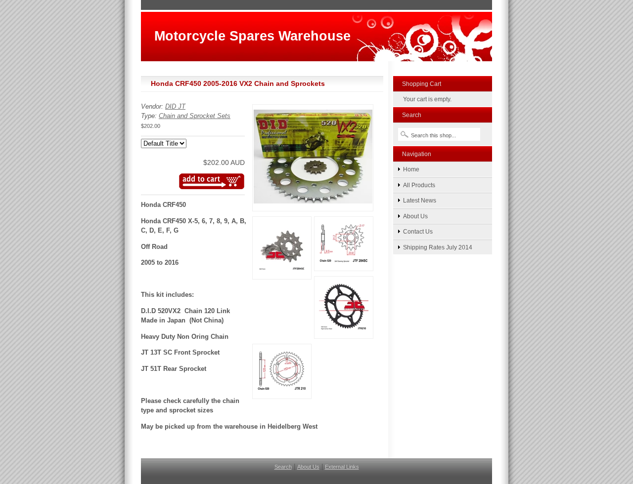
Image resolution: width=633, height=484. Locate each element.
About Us (415, 216)
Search (283, 467)
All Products (419, 185)
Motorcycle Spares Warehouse (252, 35)
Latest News (419, 200)
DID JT (175, 106)
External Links (342, 467)
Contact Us (418, 231)
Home (411, 169)
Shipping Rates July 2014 (437, 247)
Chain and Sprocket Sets (194, 116)
